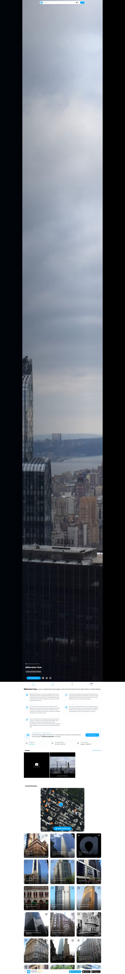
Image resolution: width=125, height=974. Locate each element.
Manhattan (32, 744)
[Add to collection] (43, 678)
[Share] (50, 678)
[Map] (46, 678)
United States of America (33, 664)
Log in (82, 2)
